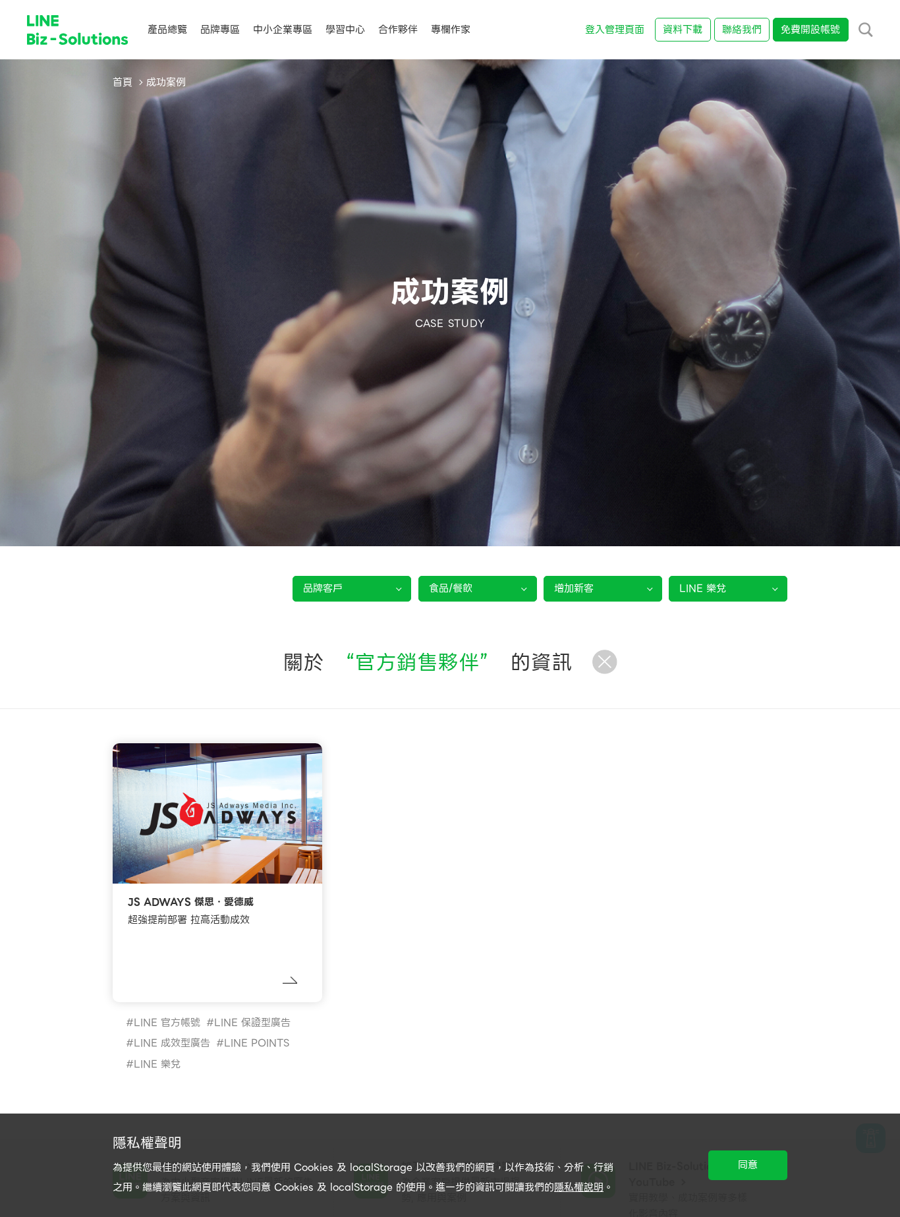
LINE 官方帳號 (167, 1023)
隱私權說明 (579, 1187)
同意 (748, 1165)
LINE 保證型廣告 (252, 1023)
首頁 (122, 82)
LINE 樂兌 (157, 1064)
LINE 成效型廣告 (172, 1043)
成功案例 (166, 82)
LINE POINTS (256, 1043)
